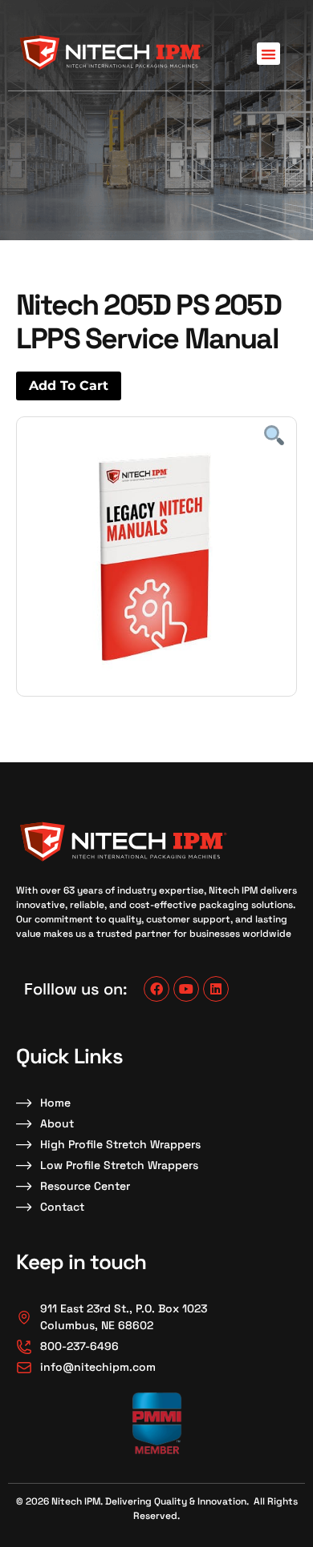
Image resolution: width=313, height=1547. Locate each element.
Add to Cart (68, 385)
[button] (268, 54)
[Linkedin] (216, 989)
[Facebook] (156, 989)
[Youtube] (186, 989)
